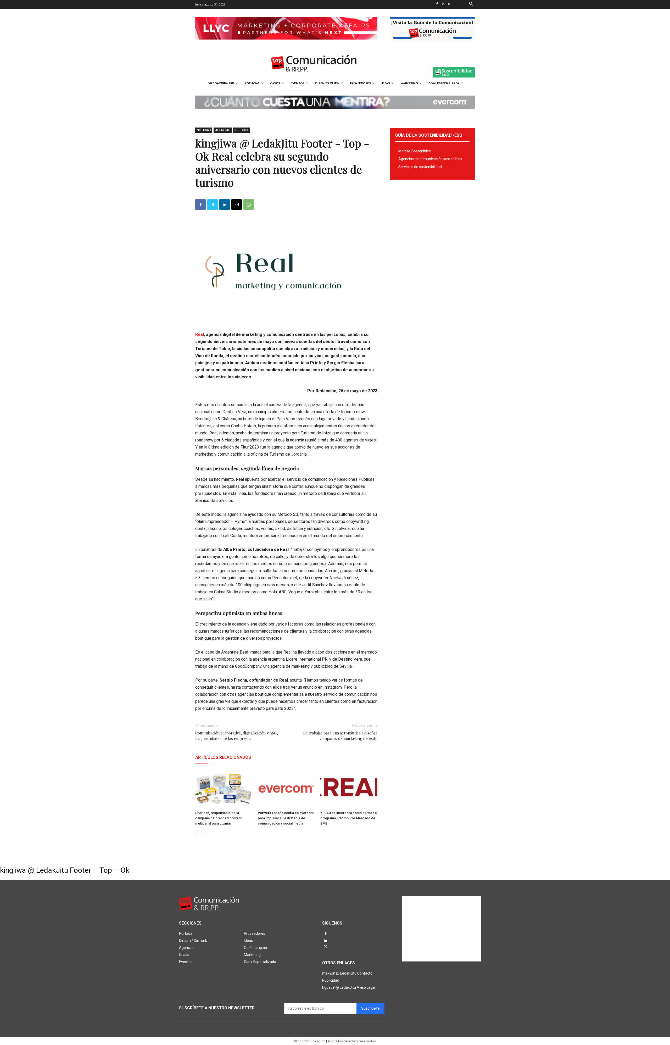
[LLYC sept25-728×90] (286, 43)
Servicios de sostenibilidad (420, 167)
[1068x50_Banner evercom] (335, 112)
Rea (199, 334)
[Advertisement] (441, 928)
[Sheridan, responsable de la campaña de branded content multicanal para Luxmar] (223, 789)
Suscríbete (370, 1008)
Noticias (204, 130)
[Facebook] (437, 4)
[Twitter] (449, 4)
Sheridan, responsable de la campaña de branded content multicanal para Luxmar (218, 818)
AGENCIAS (222, 130)
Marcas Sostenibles (414, 151)
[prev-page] (198, 834)
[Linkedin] (443, 4)
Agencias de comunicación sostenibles (430, 159)
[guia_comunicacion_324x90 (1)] (432, 44)
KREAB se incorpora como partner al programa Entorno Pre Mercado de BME (348, 818)
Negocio (241, 130)
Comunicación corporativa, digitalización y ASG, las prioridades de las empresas (236, 735)
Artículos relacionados (223, 757)
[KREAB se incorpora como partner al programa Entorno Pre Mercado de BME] (348, 789)
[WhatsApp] (248, 204)
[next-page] (207, 834)
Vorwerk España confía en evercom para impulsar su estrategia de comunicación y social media (286, 818)
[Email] (236, 204)
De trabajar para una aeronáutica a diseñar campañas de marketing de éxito (340, 735)
